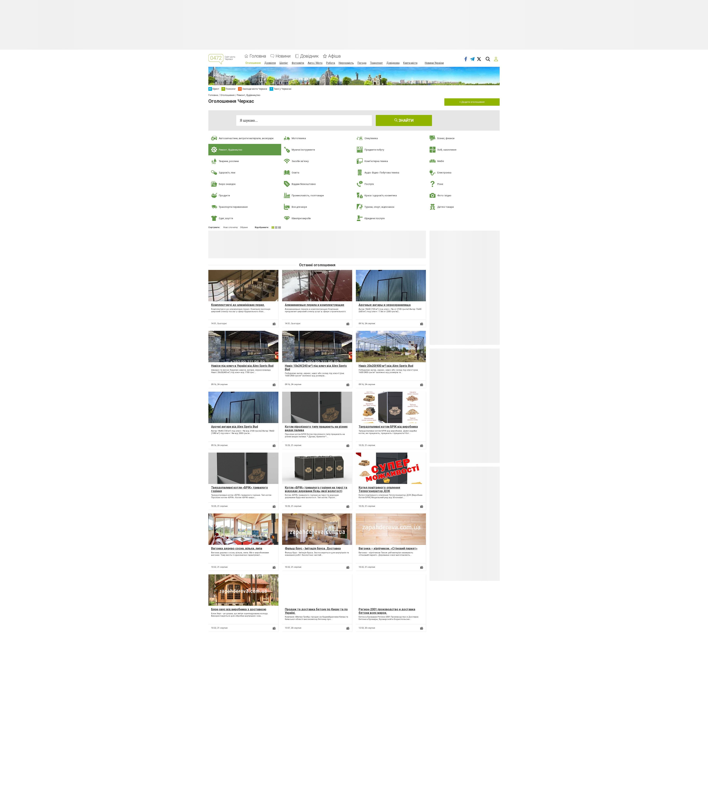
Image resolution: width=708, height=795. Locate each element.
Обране (244, 227)
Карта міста (410, 62)
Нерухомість (346, 62)
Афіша (334, 56)
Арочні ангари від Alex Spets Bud (234, 426)
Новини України (434, 62)
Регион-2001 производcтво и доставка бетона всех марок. (387, 611)
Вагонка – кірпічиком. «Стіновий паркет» (388, 548)
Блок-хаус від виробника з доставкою (238, 609)
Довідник (309, 56)
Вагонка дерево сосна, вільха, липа (236, 548)
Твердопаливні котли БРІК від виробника (388, 426)
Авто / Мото (315, 62)
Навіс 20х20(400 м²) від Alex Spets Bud (386, 366)
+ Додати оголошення (472, 102)
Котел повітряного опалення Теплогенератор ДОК (379, 489)
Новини (283, 56)
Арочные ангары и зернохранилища (385, 305)
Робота (330, 62)
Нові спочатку (230, 227)
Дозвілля (270, 62)
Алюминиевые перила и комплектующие (314, 305)
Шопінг (284, 62)
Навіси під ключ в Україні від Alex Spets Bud (242, 366)
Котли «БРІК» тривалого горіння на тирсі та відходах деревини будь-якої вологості (316, 489)
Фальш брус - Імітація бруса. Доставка (313, 548)
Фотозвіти (298, 62)
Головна (258, 56)
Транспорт (376, 62)
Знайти (406, 120)
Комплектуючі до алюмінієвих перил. (238, 305)
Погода (362, 62)
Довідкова (393, 62)
